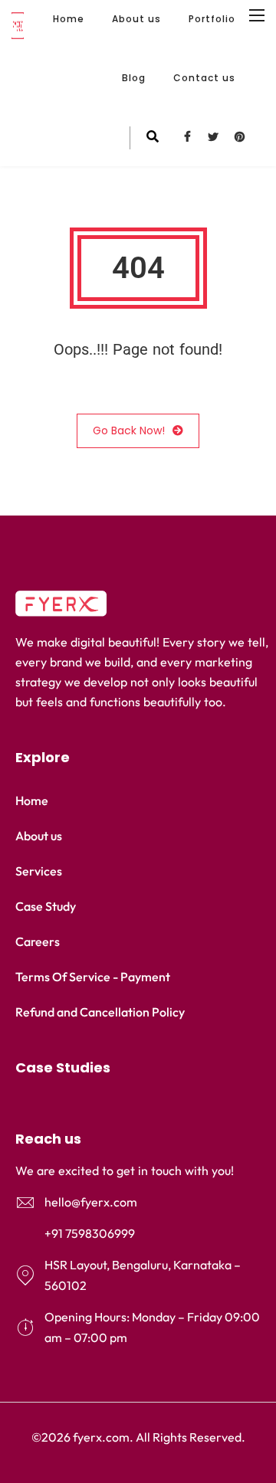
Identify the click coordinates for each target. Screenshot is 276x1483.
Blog (134, 77)
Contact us (204, 77)
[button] (138, 1067)
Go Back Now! (129, 430)
